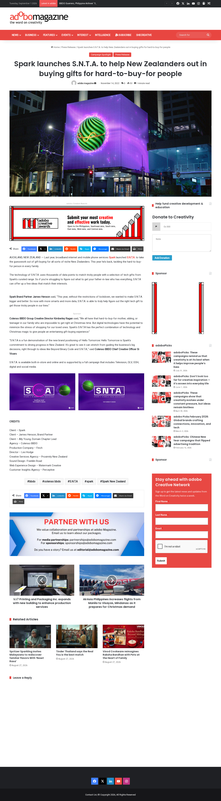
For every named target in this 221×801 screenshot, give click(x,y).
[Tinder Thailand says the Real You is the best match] (77, 636)
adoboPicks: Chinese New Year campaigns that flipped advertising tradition (192, 440)
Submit (161, 560)
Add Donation (162, 258)
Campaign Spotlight (101, 54)
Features (49, 35)
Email (159, 528)
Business (30, 35)
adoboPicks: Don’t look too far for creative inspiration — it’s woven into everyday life (192, 380)
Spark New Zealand (114, 481)
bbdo (32, 481)
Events (66, 35)
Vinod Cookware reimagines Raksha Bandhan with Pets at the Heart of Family (121, 655)
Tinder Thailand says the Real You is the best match (74, 653)
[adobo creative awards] (76, 223)
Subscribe (124, 35)
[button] (42, 394)
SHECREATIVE (144, 35)
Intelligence (102, 35)
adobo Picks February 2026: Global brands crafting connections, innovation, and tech (192, 422)
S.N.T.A (74, 481)
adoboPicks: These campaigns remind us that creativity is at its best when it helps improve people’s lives (191, 360)
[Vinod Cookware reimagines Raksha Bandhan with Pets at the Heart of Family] (123, 636)
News (15, 35)
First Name (162, 501)
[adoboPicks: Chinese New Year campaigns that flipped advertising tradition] (161, 441)
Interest (82, 35)
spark (90, 481)
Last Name (162, 514)
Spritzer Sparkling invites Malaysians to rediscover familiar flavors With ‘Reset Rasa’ (26, 656)
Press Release (68, 47)
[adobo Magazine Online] (39, 18)
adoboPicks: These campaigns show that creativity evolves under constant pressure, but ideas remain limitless (192, 400)
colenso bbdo (52, 481)
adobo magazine (86, 83)
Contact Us (90, 794)
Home (56, 47)
